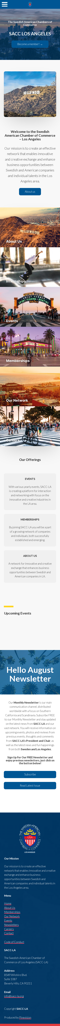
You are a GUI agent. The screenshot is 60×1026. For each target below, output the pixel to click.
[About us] (30, 194)
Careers (9, 929)
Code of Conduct (14, 942)
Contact (9, 933)
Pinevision (25, 1017)
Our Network (12, 916)
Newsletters (11, 924)
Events (8, 920)
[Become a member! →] (30, 47)
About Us (9, 907)
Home (7, 903)
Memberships (12, 912)
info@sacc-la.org (14, 996)
